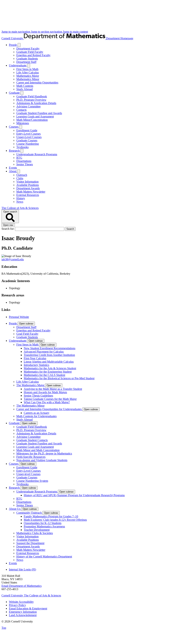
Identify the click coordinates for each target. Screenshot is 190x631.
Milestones (22, 123)
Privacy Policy (17, 605)
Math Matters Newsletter (30, 191)
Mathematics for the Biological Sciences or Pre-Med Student (59, 378)
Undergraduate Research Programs (36, 154)
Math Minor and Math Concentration (38, 450)
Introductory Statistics (36, 365)
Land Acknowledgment (23, 615)
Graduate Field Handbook (31, 96)
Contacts (21, 109)
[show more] (19, 45)
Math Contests (24, 85)
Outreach (21, 174)
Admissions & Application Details (36, 103)
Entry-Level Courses (28, 133)
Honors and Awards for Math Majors (45, 392)
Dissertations (23, 161)
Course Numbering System (32, 480)
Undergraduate (18, 65)
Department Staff (26, 61)
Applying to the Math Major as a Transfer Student (53, 388)
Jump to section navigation (47, 31)
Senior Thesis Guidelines (38, 395)
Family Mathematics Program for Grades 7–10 (51, 516)
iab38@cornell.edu (12, 259)
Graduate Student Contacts (32, 440)
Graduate (14, 92)
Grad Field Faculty (27, 333)
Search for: (8, 228)
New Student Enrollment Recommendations (49, 348)
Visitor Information (27, 181)
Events (13, 167)
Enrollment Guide (26, 130)
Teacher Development (37, 529)
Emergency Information (23, 611)
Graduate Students (27, 58)
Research (14, 150)
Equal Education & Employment (28, 608)
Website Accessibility (21, 601)
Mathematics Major (27, 75)
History (20, 198)
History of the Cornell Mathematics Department (44, 556)
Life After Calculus (27, 72)
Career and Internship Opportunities (37, 82)
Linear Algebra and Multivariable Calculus (49, 361)
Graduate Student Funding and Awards (39, 113)
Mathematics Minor (27, 79)
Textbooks (22, 147)
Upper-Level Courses (29, 137)
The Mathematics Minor (30, 405)
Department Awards (28, 188)
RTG (19, 157)
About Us (15, 508)
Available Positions (27, 185)
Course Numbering (27, 143)
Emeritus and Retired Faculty (33, 55)
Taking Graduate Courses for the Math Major (50, 398)
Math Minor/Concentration (32, 119)
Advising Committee (28, 106)
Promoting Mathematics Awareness (44, 526)
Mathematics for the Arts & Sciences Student (50, 368)
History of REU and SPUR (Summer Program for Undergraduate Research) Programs (74, 495)
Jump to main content (75, 31)
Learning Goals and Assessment (35, 116)
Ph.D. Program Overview (31, 99)
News (19, 201)
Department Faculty (28, 48)
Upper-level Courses (28, 474)
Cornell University (12, 38)
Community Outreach (29, 512)
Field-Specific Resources (30, 456)
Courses (14, 126)
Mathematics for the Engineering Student (48, 371)
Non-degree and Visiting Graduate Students (41, 460)
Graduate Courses (26, 140)
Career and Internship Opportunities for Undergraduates (49, 409)
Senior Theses (24, 164)
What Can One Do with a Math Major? (47, 402)
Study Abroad (24, 89)
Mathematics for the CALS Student (44, 375)
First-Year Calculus (35, 358)
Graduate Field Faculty (29, 51)
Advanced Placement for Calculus (44, 351)
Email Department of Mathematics (21, 585)
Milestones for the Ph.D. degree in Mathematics (44, 453)
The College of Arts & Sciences (20, 208)
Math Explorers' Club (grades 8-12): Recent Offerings (55, 519)
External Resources (27, 195)
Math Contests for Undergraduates (36, 416)
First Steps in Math (27, 69)
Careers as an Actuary (36, 412)
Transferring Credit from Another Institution (49, 355)
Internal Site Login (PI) (22, 569)
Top (3, 627)
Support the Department (30, 543)
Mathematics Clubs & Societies (34, 533)
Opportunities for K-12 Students (42, 523)
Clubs (19, 178)
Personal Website (19, 316)
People (13, 44)
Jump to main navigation (16, 31)
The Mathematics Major (30, 385)
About (13, 171)
